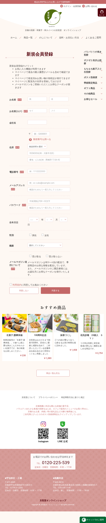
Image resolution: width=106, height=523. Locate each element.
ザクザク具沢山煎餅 (93, 62)
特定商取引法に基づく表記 (72, 397)
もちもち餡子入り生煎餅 (93, 70)
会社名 (12, 123)
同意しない (24, 290)
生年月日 (13, 222)
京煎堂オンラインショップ (53, 500)
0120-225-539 (56, 462)
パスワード (14, 205)
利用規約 (17, 285)
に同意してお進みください (30, 285)
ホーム (13, 37)
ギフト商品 (89, 88)
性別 (11, 235)
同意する (55, 290)
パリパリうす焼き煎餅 (93, 53)
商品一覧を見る (53, 373)
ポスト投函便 (90, 77)
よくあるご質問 (93, 37)
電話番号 (13, 172)
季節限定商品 (90, 83)
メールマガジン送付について (18, 263)
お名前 (12, 99)
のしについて (45, 37)
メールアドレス (17, 185)
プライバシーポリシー (48, 397)
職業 (11, 245)
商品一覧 (28, 37)
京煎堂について (28, 397)
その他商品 (89, 93)
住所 (11, 147)
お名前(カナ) (15, 111)
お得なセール (90, 99)
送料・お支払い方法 (69, 37)
